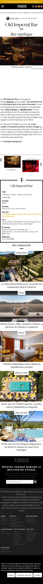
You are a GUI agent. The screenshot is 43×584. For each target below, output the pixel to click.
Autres (28, 540)
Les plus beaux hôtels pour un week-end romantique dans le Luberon (21, 285)
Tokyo (20, 12)
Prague (16, 540)
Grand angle (30, 520)
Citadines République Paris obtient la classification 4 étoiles (21, 365)
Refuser (11, 575)
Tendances (13, 524)
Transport (5, 520)
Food (3, 522)
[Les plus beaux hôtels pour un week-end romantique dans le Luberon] (21, 281)
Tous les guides (19, 544)
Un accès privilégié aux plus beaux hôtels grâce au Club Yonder (21, 2)
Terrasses (30, 539)
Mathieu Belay (14, 18)
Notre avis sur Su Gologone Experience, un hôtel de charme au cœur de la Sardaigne (21, 447)
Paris (16, 531)
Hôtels (3, 518)
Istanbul (17, 535)
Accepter (38, 575)
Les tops (30, 529)
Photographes (6, 551)
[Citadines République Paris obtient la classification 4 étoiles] (21, 361)
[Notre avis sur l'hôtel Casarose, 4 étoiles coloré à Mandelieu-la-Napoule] (21, 401)
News (3, 516)
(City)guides (11, 12)
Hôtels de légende (16, 522)
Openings (13, 520)
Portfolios (5, 550)
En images (5, 548)
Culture (4, 524)
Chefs (3, 531)
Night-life (26, 12)
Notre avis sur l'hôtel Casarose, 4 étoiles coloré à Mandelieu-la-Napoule (21, 405)
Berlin (16, 539)
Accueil (2, 12)
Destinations (31, 516)
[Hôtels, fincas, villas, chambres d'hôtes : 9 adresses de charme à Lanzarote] (21, 321)
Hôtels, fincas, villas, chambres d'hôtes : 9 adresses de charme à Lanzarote (22, 325)
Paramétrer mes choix (24, 575)
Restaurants (5, 533)
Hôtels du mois (15, 518)
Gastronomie (7, 529)
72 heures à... (30, 518)
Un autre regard (32, 522)
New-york (17, 537)
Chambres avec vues (17, 526)
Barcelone (18, 533)
